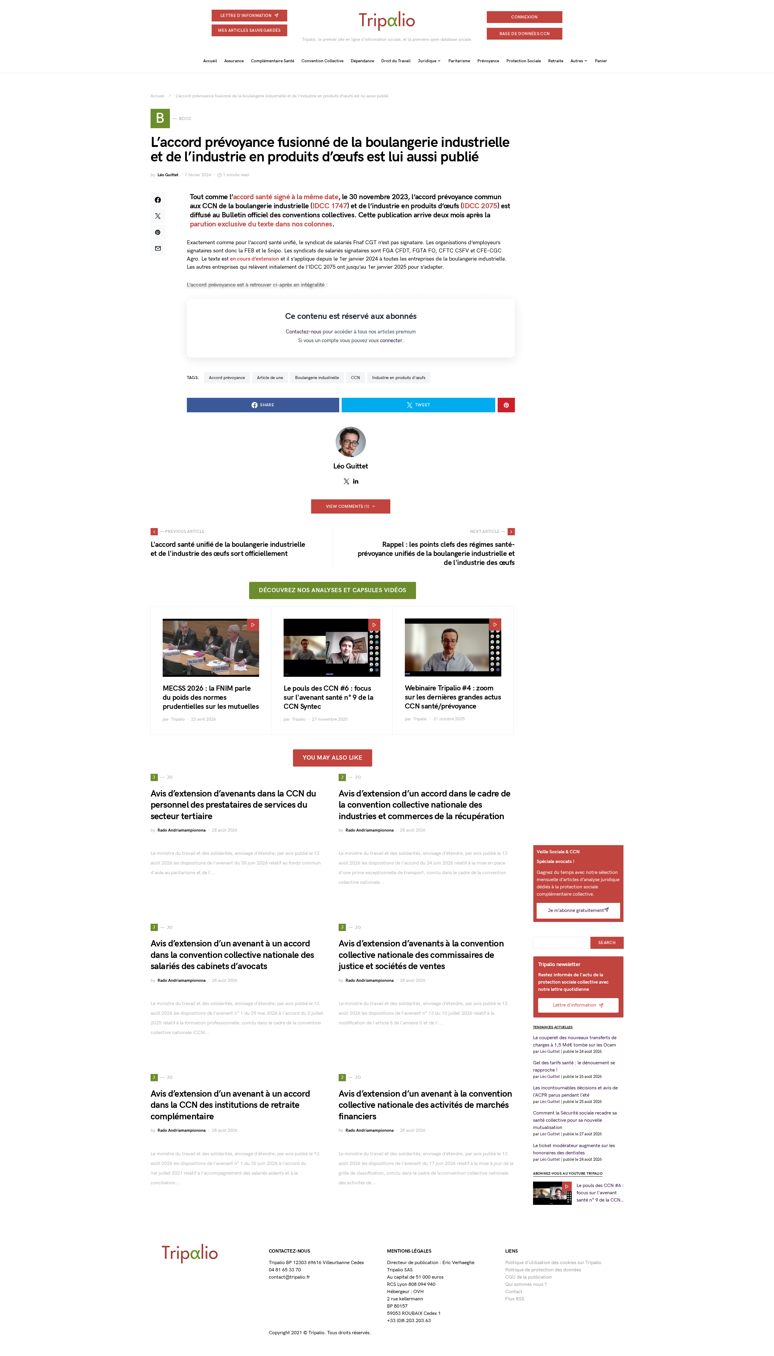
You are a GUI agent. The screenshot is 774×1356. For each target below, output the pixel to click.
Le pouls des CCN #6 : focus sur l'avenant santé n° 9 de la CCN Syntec (328, 697)
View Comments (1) (347, 506)
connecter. (392, 341)
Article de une (270, 377)
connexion (524, 17)
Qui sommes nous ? (526, 1284)
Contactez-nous (303, 332)
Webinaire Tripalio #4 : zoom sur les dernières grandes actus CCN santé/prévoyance (453, 697)
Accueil (157, 96)
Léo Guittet (168, 174)
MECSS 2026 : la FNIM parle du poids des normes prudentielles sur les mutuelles (211, 697)
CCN (355, 377)
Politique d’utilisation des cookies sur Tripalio (553, 1263)
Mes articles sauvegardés (249, 30)
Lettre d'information (246, 15)
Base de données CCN (524, 33)
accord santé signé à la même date (285, 197)
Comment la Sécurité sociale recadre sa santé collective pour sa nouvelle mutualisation (575, 1120)
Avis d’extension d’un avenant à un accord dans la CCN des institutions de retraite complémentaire (230, 1105)
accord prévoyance (227, 377)
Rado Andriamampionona (182, 830)
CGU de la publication (528, 1277)
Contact (513, 1292)
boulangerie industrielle (317, 377)
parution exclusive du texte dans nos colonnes (261, 224)
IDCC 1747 (330, 206)
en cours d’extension (254, 259)
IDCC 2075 (480, 206)
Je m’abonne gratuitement (576, 910)
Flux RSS (514, 1299)
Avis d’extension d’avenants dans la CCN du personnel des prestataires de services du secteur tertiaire (233, 805)
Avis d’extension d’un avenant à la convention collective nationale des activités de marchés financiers (425, 1105)
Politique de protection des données (543, 1270)
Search (607, 942)
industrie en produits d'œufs (398, 377)
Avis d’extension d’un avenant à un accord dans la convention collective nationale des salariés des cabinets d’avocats (232, 955)
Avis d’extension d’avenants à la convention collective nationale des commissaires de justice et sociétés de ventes (421, 955)
